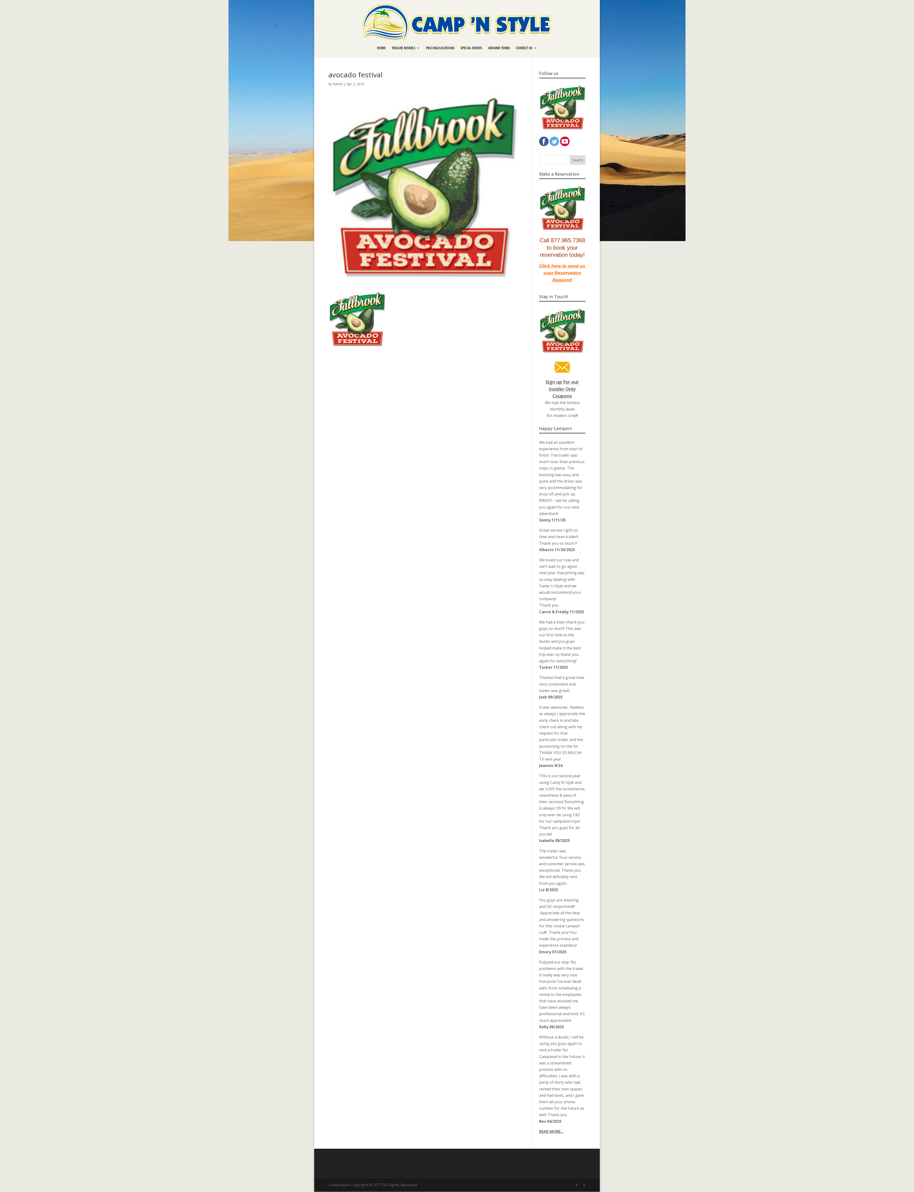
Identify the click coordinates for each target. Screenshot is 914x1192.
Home (381, 48)
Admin (338, 84)
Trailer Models (403, 48)
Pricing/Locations (440, 48)
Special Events (471, 48)
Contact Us (524, 48)
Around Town (499, 48)
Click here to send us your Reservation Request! (562, 272)
